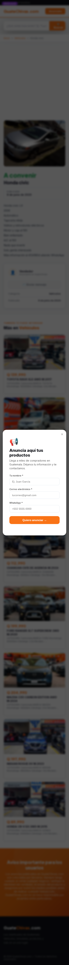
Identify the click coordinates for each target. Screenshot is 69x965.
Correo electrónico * (20, 489)
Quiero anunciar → (34, 520)
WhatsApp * (16, 502)
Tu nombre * (16, 475)
